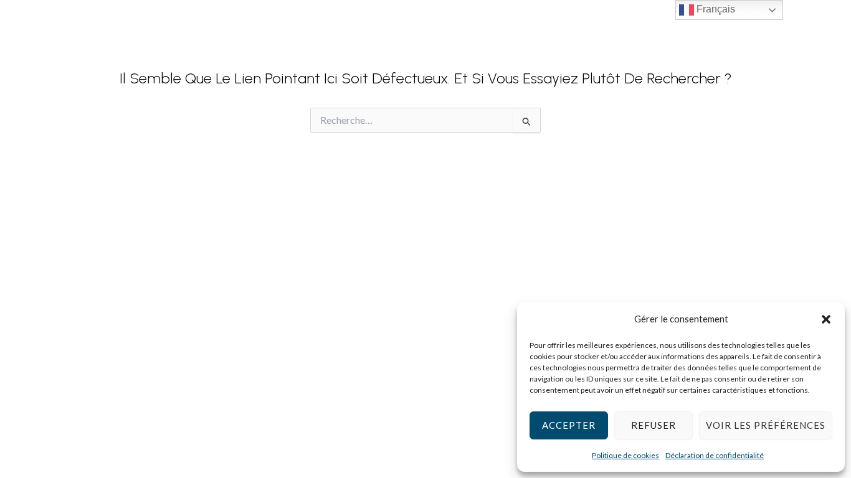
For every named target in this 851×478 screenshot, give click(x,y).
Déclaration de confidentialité (714, 455)
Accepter (569, 425)
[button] (826, 319)
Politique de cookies (625, 455)
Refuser (653, 425)
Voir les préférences (765, 425)
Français (714, 9)
